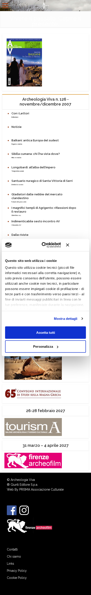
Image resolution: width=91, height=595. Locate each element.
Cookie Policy (17, 578)
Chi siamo (14, 556)
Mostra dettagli (66, 319)
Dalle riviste (19, 234)
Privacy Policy (17, 570)
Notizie (16, 127)
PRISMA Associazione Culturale (41, 489)
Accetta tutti (45, 332)
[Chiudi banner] (76, 244)
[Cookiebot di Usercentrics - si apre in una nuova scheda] (44, 245)
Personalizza (43, 346)
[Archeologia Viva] (45, 5)
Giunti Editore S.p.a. (24, 484)
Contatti (12, 549)
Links (10, 563)
